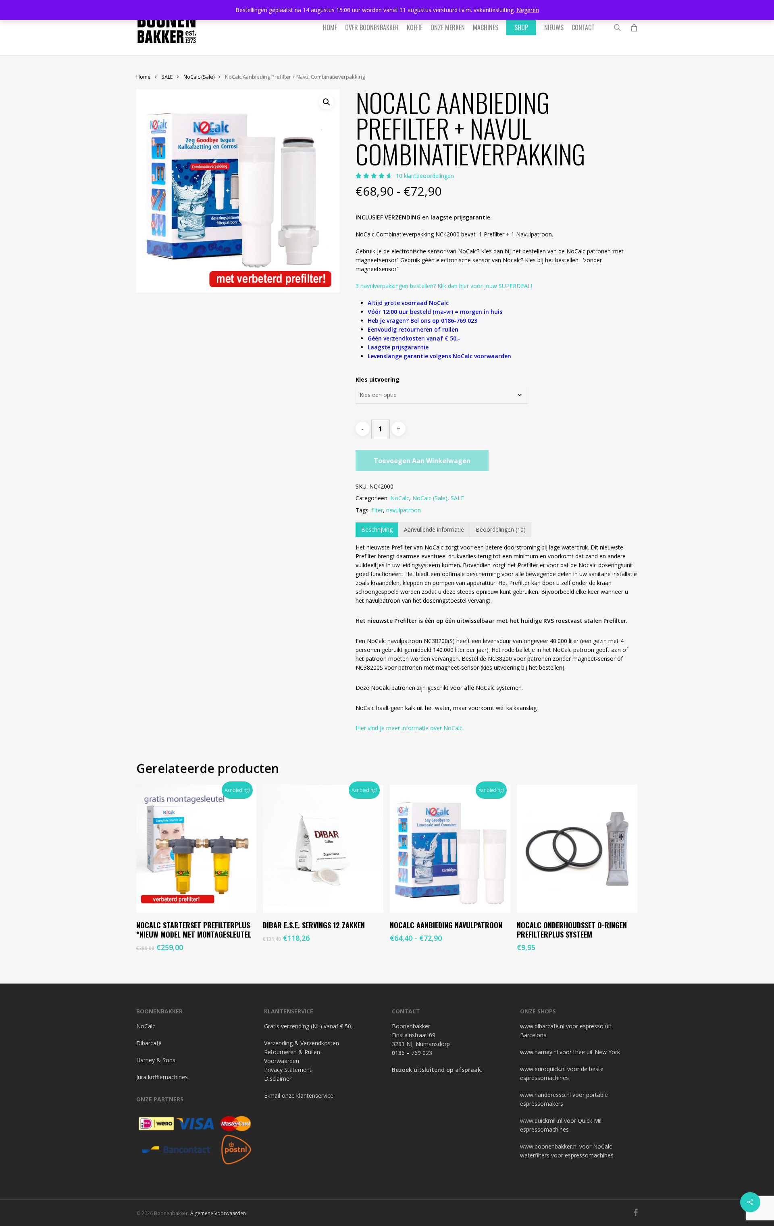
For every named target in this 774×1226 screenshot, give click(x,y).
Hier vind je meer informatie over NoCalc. (410, 728)
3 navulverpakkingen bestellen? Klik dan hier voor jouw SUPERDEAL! (444, 286)
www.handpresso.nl (545, 1095)
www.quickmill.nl (541, 1120)
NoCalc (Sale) (198, 76)
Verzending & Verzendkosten (301, 1043)
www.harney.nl (539, 1052)
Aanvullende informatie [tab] (434, 529)
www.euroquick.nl (543, 1069)
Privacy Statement (288, 1070)
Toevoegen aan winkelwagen (422, 460)
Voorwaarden (281, 1061)
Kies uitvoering (377, 379)
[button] (326, 102)
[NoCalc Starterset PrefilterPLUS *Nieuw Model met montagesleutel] (196, 849)
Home (143, 76)
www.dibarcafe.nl (542, 1026)
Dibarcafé (149, 1043)
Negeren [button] (527, 10)
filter (377, 510)
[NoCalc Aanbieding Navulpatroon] (450, 849)
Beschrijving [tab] (377, 529)
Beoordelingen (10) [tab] (501, 529)
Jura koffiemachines (162, 1077)
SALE (167, 76)
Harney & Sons (155, 1060)
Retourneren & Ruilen (292, 1052)
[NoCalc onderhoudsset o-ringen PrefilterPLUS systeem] (577, 849)
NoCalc (399, 498)
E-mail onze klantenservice (298, 1095)
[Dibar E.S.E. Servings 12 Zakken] (323, 849)
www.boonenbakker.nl (549, 1146)
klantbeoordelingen (425, 176)
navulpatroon (403, 510)
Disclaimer (277, 1078)
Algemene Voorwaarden (218, 1213)
